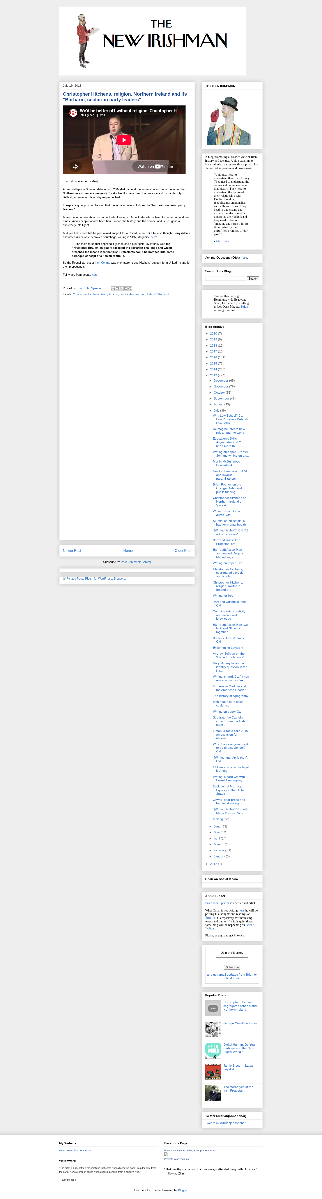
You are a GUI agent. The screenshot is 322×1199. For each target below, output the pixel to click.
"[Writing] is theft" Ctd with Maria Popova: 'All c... (231, 811)
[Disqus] (127, 361)
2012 (214, 864)
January (220, 856)
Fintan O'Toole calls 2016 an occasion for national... (230, 734)
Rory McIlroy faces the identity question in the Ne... (230, 666)
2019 (214, 339)
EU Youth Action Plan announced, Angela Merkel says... (228, 553)
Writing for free (223, 595)
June (217, 826)
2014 (214, 369)
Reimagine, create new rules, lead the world (229, 430)
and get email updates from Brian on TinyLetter (232, 976)
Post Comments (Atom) (136, 562)
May (217, 832)
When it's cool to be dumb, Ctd (226, 513)
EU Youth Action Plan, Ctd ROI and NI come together (231, 628)
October (220, 392)
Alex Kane (222, 241)
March (218, 844)
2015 (214, 363)
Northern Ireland (145, 294)
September (222, 398)
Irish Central (102, 262)
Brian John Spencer (217, 903)
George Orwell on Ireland (240, 1023)
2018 (214, 345)
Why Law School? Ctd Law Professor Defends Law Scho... (231, 419)
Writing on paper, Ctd (227, 563)
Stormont (163, 294)
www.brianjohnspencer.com (76, 1150)
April (217, 838)
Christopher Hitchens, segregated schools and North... (228, 572)
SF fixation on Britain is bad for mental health (229, 522)
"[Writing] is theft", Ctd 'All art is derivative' (230, 532)
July (217, 410)
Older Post (183, 550)
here (153, 237)
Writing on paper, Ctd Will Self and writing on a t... (231, 453)
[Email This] (113, 288)
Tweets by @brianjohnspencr (225, 1123)
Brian (244, 306)
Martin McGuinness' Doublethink (227, 463)
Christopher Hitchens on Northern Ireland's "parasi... (229, 501)
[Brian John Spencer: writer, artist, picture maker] (166, 1155)
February (220, 850)
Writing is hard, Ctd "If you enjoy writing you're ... (231, 678)
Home (128, 550)
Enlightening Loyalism (228, 647)
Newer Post (72, 550)
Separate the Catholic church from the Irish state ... (229, 721)
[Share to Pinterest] (129, 288)
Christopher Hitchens (86, 294)
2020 (214, 333)
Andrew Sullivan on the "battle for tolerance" (229, 655)
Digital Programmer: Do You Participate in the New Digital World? (239, 1048)
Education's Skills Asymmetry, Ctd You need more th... (228, 442)
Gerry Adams (109, 294)
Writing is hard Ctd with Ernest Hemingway (229, 778)
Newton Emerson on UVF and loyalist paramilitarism (230, 474)
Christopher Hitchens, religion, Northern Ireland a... (228, 586)
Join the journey (232, 952)
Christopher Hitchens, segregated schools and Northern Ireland (240, 1005)
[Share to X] (121, 288)
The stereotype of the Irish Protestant (238, 1088)
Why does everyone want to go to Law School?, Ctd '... (230, 747)
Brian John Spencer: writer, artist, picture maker (189, 1150)
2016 (214, 357)
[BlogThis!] (117, 288)
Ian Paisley (127, 294)
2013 (214, 375)
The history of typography (230, 696)
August (219, 404)
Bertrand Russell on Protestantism (226, 541)
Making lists (221, 819)
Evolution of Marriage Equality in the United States (229, 790)
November (221, 386)
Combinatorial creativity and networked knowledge (229, 615)
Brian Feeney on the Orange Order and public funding (227, 488)
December (221, 380)
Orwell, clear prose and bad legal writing (229, 801)
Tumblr (210, 918)
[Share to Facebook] (125, 288)
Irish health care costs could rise (228, 703)
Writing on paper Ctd (227, 711)
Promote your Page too (176, 1159)
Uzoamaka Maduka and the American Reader (229, 688)
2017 (214, 351)
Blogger (183, 1190)
